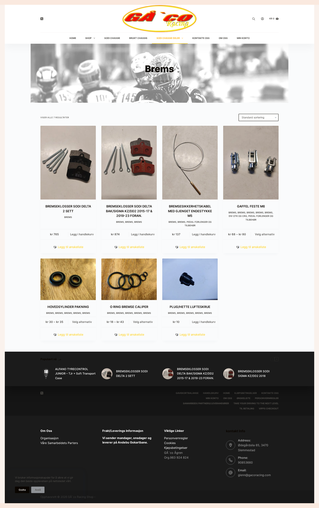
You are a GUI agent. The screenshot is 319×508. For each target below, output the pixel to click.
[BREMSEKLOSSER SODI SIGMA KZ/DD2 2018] (228, 373)
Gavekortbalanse (187, 393)
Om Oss (223, 38)
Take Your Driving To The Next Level (256, 403)
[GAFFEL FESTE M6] (251, 163)
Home (72, 38)
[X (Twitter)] (41, 18)
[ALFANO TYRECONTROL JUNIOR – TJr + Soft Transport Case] (46, 373)
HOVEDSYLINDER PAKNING (68, 307)
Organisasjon (49, 438)
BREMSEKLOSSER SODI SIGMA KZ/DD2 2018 (254, 374)
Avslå (38, 489)
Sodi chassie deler (168, 38)
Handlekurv (211, 393)
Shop (88, 38)
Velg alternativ (265, 234)
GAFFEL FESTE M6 (251, 206)
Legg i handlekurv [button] (82, 234)
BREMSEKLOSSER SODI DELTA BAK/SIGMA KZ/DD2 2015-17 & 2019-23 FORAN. (129, 211)
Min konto (212, 398)
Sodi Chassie (112, 38)
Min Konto (243, 38)
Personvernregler (267, 398)
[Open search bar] (253, 18)
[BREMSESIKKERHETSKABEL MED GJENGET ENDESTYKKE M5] (190, 163)
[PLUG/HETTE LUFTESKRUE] (190, 279)
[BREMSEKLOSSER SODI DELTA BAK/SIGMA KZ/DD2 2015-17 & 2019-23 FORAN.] (129, 163)
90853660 (245, 462)
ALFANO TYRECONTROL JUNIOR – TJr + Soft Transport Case (75, 373)
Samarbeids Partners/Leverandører (206, 403)
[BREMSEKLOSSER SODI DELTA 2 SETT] (68, 163)
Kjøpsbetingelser (245, 393)
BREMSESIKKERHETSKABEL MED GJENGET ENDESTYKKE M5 (190, 211)
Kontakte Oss (201, 38)
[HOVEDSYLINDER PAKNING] (68, 279)
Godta (22, 489)
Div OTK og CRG (238, 216)
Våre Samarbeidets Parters (59, 443)
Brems (68, 217)
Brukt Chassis (138, 38)
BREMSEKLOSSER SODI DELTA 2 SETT (132, 374)
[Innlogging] (262, 18)
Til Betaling (246, 408)
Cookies (170, 443)
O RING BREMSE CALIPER (129, 307)
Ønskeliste (243, 398)
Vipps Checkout (269, 408)
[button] (68, 247)
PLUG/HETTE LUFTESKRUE (190, 307)
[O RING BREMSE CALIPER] (129, 279)
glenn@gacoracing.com (254, 475)
